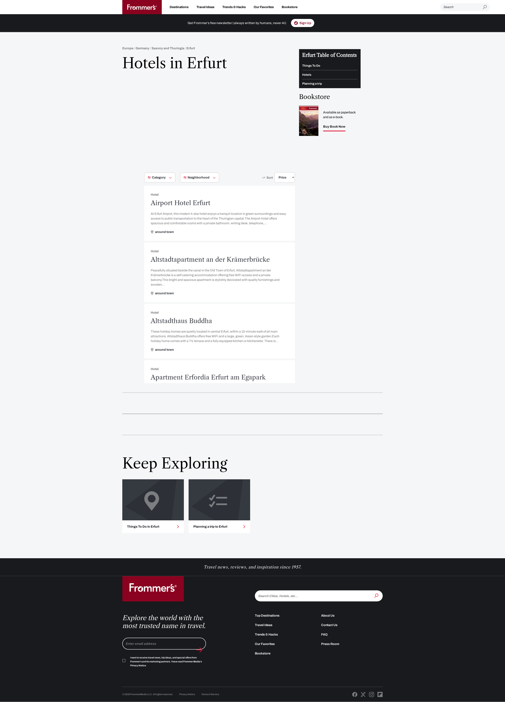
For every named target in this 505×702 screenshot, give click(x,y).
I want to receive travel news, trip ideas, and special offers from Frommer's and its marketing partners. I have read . (166, 661)
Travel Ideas (205, 7)
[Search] (377, 595)
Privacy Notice (187, 694)
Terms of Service (210, 694)
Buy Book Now (334, 126)
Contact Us (329, 625)
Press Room (330, 644)
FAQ (324, 634)
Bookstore (289, 7)
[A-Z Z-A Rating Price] (277, 179)
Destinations (179, 7)
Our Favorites (264, 7)
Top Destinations (267, 615)
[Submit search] (486, 7)
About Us (328, 615)
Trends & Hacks (234, 7)
